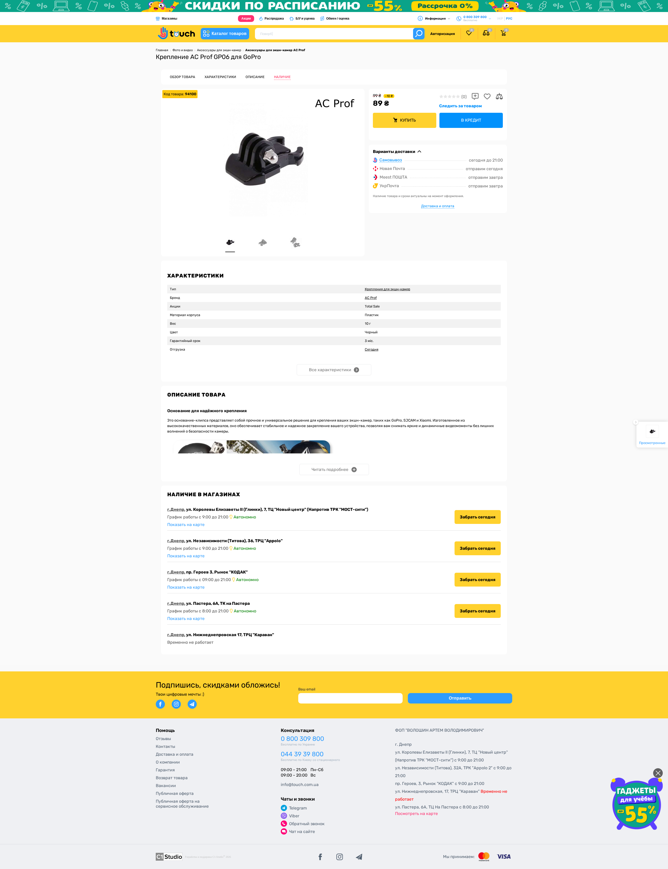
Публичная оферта (175, 793)
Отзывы (163, 738)
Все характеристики (330, 369)
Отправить (460, 698)
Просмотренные (652, 443)
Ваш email (306, 689)
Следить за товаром (460, 105)
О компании (168, 762)
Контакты (165, 746)
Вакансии (166, 785)
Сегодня (371, 349)
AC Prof (371, 298)
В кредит (471, 120)
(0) (464, 96)
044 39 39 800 (302, 754)
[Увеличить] (262, 158)
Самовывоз (390, 160)
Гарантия (165, 769)
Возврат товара (172, 777)
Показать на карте (186, 524)
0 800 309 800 (302, 739)
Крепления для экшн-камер (387, 289)
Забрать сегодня (478, 517)
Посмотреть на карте (416, 813)
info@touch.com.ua (300, 784)
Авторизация (442, 34)
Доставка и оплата (437, 206)
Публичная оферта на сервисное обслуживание (182, 804)
